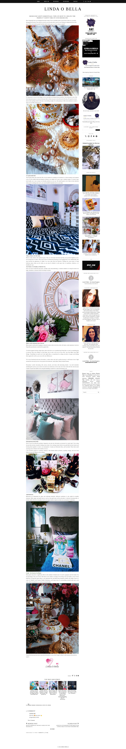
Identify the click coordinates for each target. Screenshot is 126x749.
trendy (90, 388)
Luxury (87, 380)
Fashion (90, 375)
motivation (90, 387)
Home (38, 1)
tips (87, 388)
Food (83, 376)
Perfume (49, 705)
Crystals (86, 375)
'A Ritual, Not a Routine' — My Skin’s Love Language (91, 254)
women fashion (94, 388)
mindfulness (84, 387)
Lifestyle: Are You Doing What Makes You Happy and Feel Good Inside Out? (34, 692)
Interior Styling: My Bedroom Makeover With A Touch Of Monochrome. (53, 692)
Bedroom (29, 705)
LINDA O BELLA (63, 9)
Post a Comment (31, 720)
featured (88, 384)
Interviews (66, 1)
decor (99, 382)
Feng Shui (95, 375)
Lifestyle (91, 378)
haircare (94, 384)
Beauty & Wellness (91, 373)
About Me (46, 1)
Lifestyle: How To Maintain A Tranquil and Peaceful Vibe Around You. (43, 692)
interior (91, 385)
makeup (98, 385)
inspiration (87, 385)
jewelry (94, 385)
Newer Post (38, 725)
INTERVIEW (88, 376)
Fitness (98, 375)
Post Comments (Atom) (41, 732)
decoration (84, 384)
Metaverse (56, 1)
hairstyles (98, 384)
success (85, 388)
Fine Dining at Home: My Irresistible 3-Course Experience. (91, 236)
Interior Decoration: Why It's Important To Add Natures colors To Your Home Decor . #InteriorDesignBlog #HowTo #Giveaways (62, 695)
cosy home (93, 382)
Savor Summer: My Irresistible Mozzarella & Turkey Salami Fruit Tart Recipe (91, 213)
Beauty (84, 373)
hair (91, 384)
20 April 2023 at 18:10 (34, 717)
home (83, 385)
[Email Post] (28, 704)
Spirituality (84, 381)
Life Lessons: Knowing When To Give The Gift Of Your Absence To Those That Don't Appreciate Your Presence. (91, 194)
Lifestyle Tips (44, 705)
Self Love (92, 379)
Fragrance (33, 705)
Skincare (98, 379)
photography (95, 387)
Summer (91, 381)
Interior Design (39, 705)
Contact (75, 1)
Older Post (67, 725)
